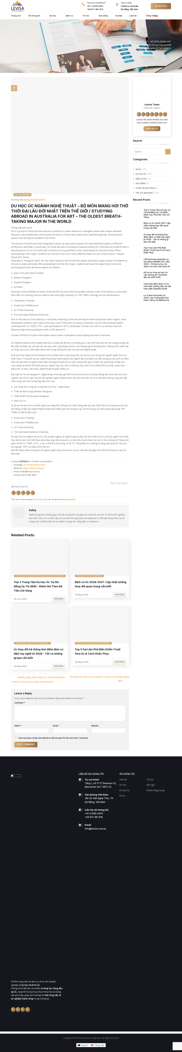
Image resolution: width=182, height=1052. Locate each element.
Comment (19, 702)
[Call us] (161, 114)
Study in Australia (145, 188)
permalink (70, 499)
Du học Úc (141, 174)
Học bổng (103, 16)
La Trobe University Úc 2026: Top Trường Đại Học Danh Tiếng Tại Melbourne (156, 297)
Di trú (122, 795)
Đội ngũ (151, 784)
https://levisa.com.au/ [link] (33, 468)
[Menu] (169, 15)
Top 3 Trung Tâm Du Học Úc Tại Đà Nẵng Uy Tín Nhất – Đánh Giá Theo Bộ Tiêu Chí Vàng (157, 213)
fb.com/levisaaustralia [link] (34, 464)
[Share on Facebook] (13, 493)
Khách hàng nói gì (156, 790)
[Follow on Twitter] (152, 114)
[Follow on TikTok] (148, 114)
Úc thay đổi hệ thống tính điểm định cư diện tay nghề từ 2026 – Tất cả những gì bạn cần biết (157, 238)
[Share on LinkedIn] (33, 493)
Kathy (42, 200)
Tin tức (86, 16)
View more (58, 599)
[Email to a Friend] (23, 493)
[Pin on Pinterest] (28, 493)
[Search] (163, 16)
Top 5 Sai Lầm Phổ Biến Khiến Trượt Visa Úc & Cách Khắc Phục (157, 250)
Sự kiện (118, 16)
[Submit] (167, 151)
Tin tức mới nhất (103, 41)
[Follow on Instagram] (143, 114)
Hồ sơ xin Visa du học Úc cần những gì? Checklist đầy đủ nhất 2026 (156, 274)
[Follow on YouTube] (165, 114)
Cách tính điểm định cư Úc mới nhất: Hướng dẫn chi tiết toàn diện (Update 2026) (157, 286)
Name (17, 725)
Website (94, 725)
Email (56, 725)
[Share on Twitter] (18, 493)
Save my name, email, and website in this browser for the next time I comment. (53, 738)
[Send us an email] (156, 114)
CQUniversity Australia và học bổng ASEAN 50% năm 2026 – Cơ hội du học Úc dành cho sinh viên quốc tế (157, 263)
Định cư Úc (141, 178)
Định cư (69, 16)
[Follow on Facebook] (139, 114)
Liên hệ (133, 16)
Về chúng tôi (34, 16)
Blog (138, 169)
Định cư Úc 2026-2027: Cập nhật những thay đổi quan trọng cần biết (157, 225)
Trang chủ (16, 16)
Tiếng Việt (150, 16)
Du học (53, 16)
